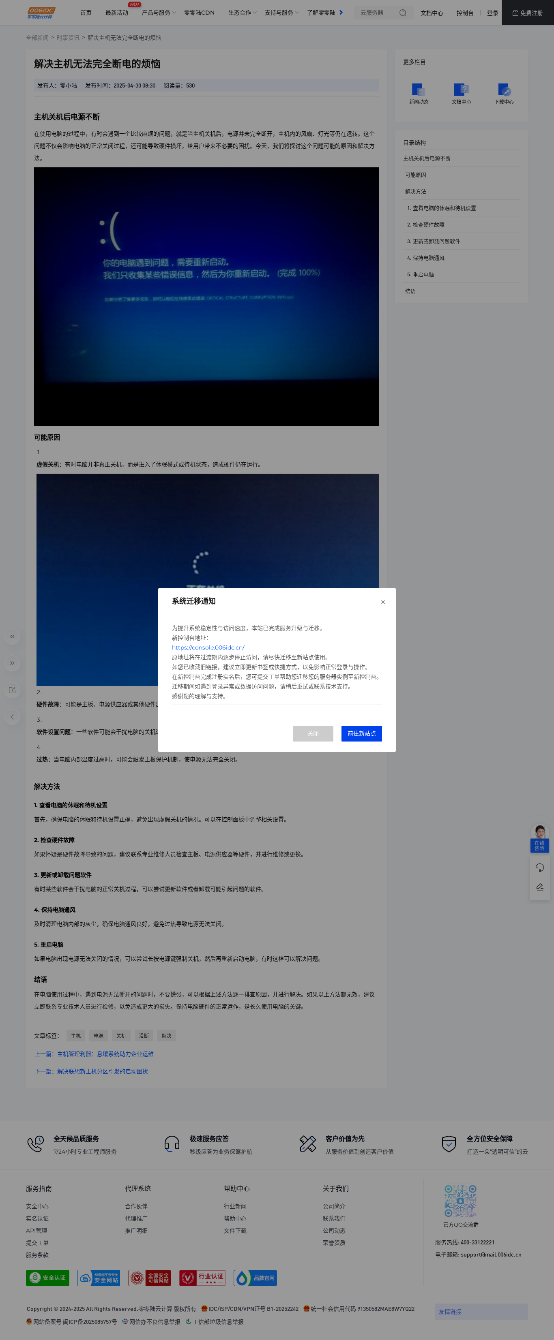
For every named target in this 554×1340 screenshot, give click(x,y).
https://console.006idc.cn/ (208, 647)
